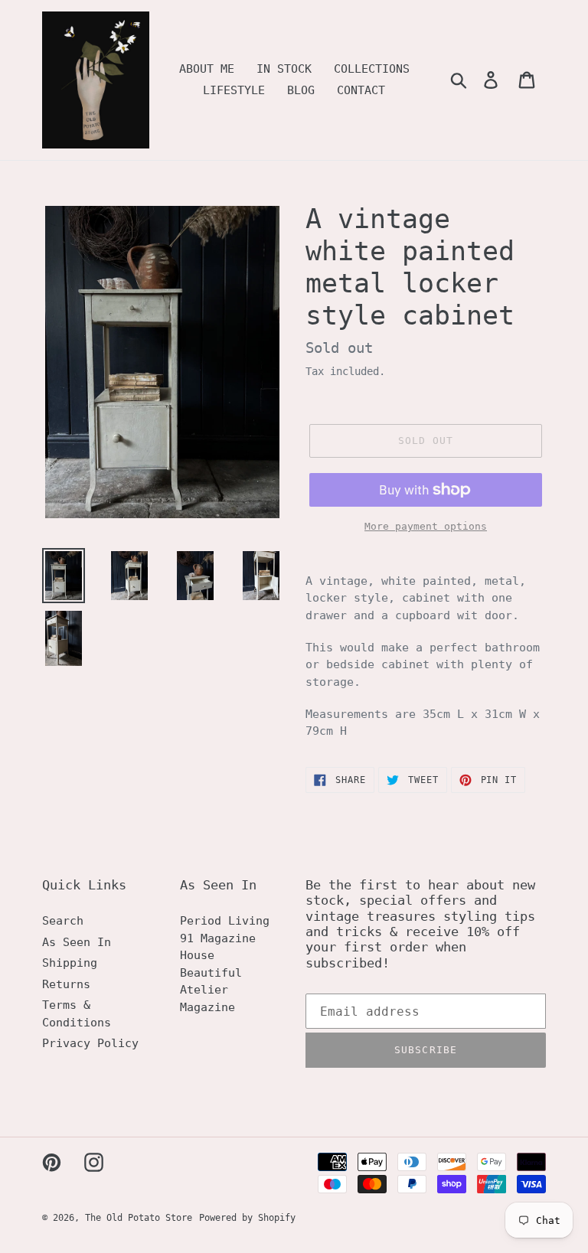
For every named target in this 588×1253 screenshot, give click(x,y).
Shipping (69, 963)
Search (62, 921)
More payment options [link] (425, 526)
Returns (66, 984)
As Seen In (76, 942)
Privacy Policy (90, 1043)
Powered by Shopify (247, 1217)
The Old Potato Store (138, 1217)
